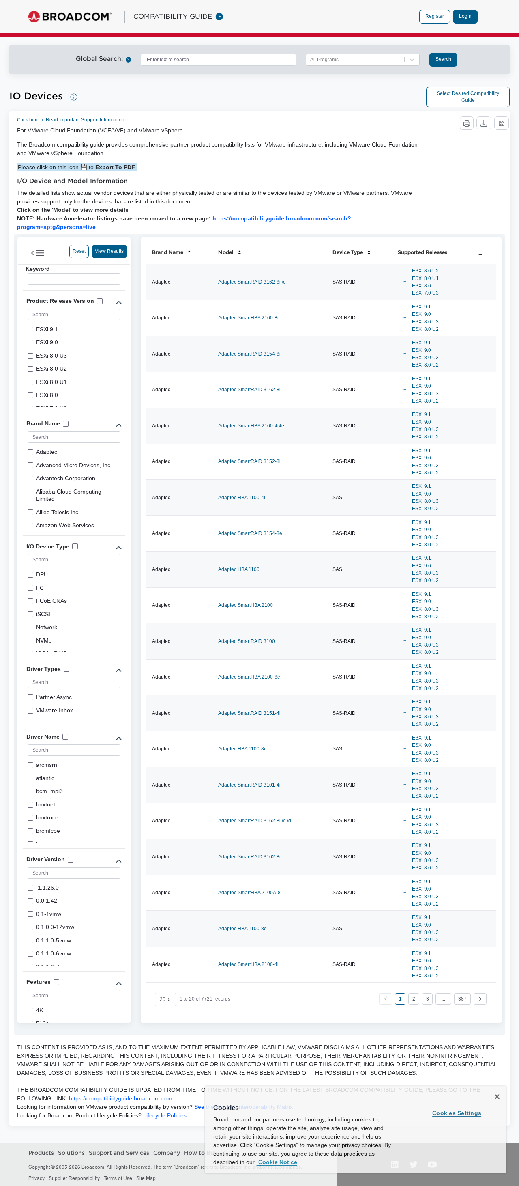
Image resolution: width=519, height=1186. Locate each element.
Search (443, 59)
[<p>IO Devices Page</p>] (73, 97)
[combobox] (218, 60)
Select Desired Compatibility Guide (468, 97)
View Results (109, 251)
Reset (79, 251)
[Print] (467, 123)
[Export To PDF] (501, 123)
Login (465, 16)
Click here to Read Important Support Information (70, 120)
